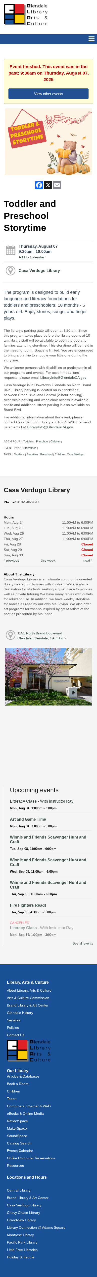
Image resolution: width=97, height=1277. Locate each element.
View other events (48, 94)
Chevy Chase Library (23, 1213)
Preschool (42, 441)
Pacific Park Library (22, 1242)
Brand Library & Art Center (27, 1005)
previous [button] (12, 560)
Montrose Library (20, 1235)
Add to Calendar (31, 257)
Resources (15, 1166)
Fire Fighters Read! (28, 905)
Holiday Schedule (20, 1257)
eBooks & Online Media (25, 1113)
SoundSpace (17, 1136)
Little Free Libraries (22, 1250)
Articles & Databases (23, 1076)
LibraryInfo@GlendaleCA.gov (63, 378)
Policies (13, 1028)
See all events (83, 943)
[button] (92, 39)
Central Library (18, 1190)
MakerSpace (17, 1128)
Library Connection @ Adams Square (36, 1227)
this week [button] (48, 560)
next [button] (87, 560)
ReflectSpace (17, 1121)
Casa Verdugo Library (39, 270)
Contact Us (15, 1035)
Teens (11, 1099)
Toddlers (28, 441)
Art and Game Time (28, 819)
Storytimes (29, 447)
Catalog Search (19, 1143)
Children (55, 441)
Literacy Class (41, 801)
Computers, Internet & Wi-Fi (29, 1106)
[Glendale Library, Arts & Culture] (26, 14)
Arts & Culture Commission (28, 998)
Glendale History (20, 1013)
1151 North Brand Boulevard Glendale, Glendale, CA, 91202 (41, 635)
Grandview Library (21, 1220)
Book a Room (17, 1084)
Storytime (32, 454)
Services (13, 1020)
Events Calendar (20, 1151)
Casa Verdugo (75, 454)
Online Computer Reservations (31, 1158)
